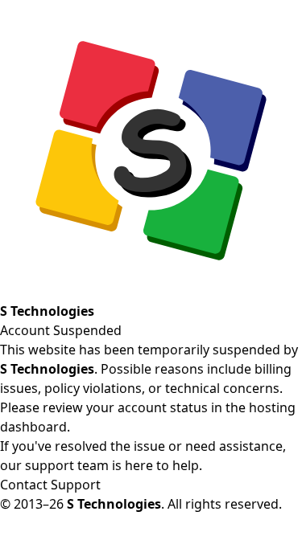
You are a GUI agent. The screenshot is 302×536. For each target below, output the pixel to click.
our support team (54, 465)
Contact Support (50, 484)
